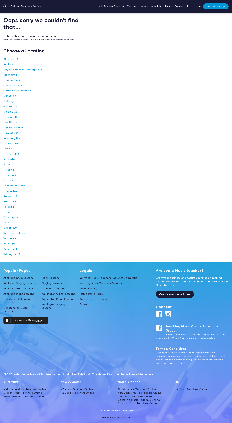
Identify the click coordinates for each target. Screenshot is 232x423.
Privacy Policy (88, 288)
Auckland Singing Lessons (19, 283)
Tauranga (9, 217)
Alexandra (10, 59)
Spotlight (156, 6)
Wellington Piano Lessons (58, 299)
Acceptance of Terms (93, 299)
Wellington (10, 244)
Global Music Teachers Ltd (116, 418)
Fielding (8, 101)
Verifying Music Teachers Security (101, 283)
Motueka (9, 165)
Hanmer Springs (13, 128)
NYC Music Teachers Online (135, 396)
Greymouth (10, 117)
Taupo (7, 212)
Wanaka (9, 238)
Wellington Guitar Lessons (58, 294)
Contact (179, 6)
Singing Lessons (52, 283)
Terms (83, 304)
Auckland (9, 64)
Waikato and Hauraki (17, 233)
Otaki (7, 180)
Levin (7, 149)
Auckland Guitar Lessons (19, 288)
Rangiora (9, 196)
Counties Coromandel (17, 91)
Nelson (8, 170)
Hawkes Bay (11, 133)
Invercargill (10, 138)
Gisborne (9, 106)
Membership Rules (91, 294)
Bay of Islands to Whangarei (21, 70)
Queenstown (11, 191)
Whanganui (11, 254)
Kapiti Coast (11, 143)
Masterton (10, 159)
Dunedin (9, 96)
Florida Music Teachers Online (137, 389)
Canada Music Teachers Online (137, 403)
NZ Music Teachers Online (24, 6)
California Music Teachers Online (139, 400)
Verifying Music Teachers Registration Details (108, 278)
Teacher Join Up (215, 7)
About (168, 6)
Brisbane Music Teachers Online (23, 396)
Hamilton (9, 122)
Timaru (8, 223)
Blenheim (9, 75)
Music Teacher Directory (110, 6)
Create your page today (174, 294)
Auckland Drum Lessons (18, 278)
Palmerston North (14, 186)
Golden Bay (11, 112)
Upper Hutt (10, 228)
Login (197, 6)
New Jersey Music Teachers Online (139, 393)
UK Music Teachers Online (191, 389)
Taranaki (9, 207)
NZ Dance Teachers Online (77, 393)
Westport (9, 249)
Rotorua (9, 201)
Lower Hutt (10, 154)
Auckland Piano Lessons (18, 294)
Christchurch (11, 85)
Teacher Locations (137, 6)
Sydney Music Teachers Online (22, 393)
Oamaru (9, 175)
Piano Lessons (50, 278)
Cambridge (11, 80)
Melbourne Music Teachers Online (24, 389)
